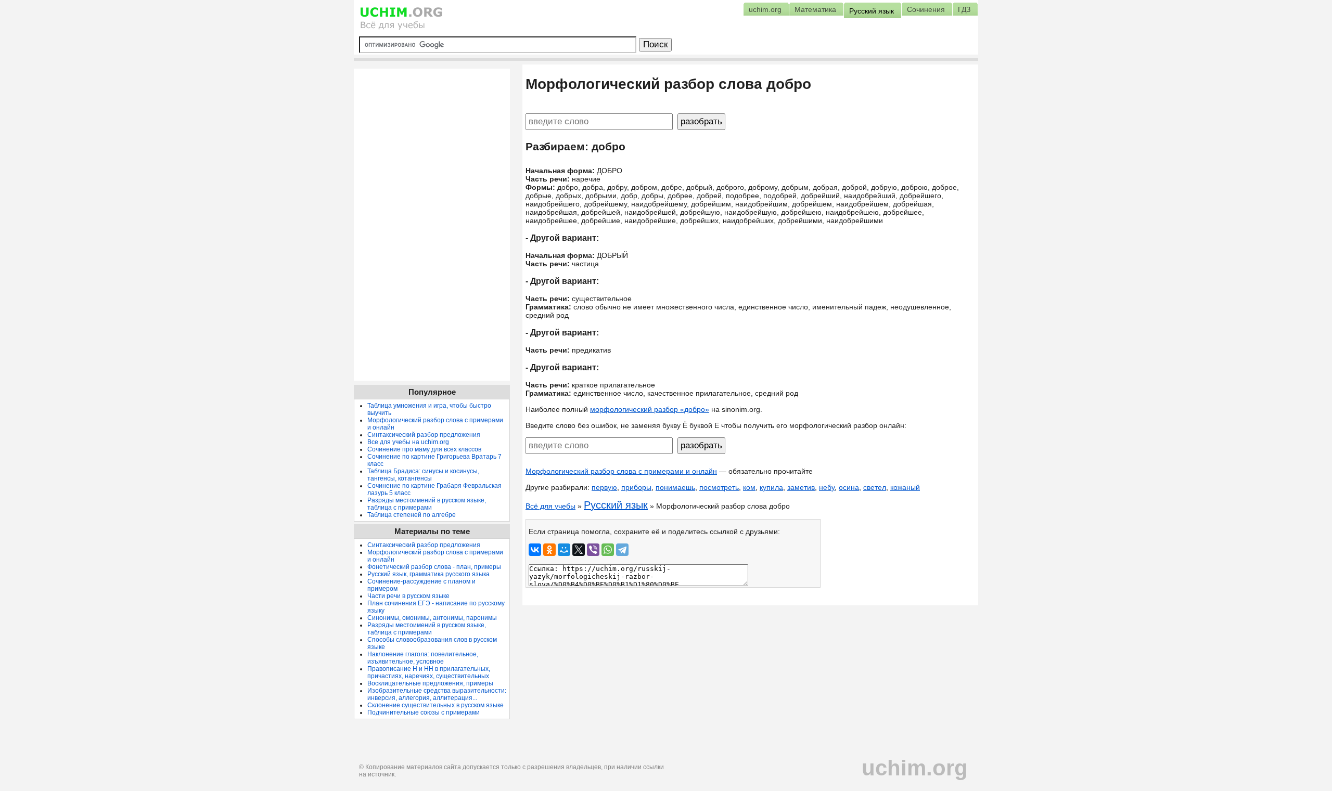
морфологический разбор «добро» (649, 409)
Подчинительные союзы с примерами (423, 712)
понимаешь (675, 487)
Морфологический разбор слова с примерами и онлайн (621, 471)
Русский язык (616, 505)
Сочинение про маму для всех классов (424, 449)
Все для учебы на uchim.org (408, 442)
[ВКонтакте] (535, 549)
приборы (636, 487)
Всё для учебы (550, 506)
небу (827, 487)
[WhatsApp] (607, 549)
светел (874, 487)
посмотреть (719, 487)
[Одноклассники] (549, 549)
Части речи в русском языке (408, 596)
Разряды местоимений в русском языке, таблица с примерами (426, 504)
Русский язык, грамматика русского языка (428, 574)
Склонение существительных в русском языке (435, 705)
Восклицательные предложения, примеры (430, 683)
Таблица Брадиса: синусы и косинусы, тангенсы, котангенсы (423, 475)
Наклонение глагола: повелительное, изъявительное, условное (422, 658)
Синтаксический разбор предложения (423, 434)
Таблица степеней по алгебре (411, 514)
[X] (578, 549)
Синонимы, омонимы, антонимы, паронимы (432, 617)
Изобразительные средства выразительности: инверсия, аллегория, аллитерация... (436, 694)
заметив (801, 487)
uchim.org (915, 768)
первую (604, 487)
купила (771, 487)
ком (749, 487)
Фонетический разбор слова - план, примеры (434, 566)
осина (849, 487)
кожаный (905, 487)
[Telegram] (622, 549)
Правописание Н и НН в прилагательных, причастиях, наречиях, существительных (428, 672)
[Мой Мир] (564, 549)
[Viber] (593, 549)
